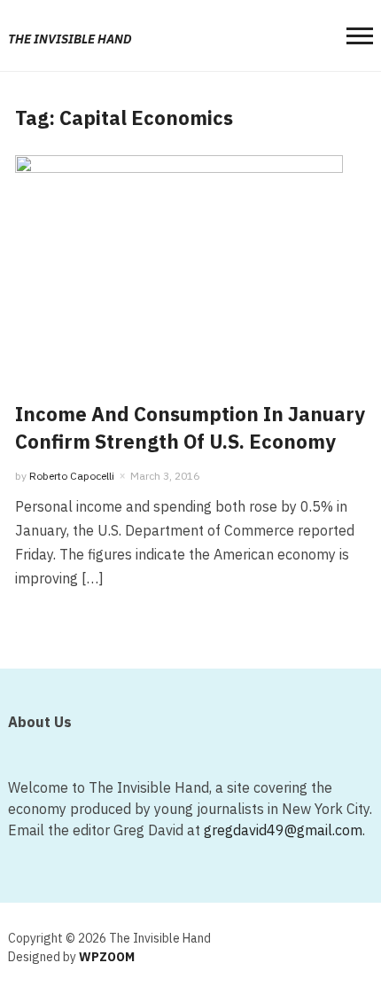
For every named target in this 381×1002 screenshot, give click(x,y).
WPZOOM (107, 957)
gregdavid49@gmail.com (283, 830)
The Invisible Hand (70, 39)
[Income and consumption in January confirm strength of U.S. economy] (179, 262)
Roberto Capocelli (71, 475)
